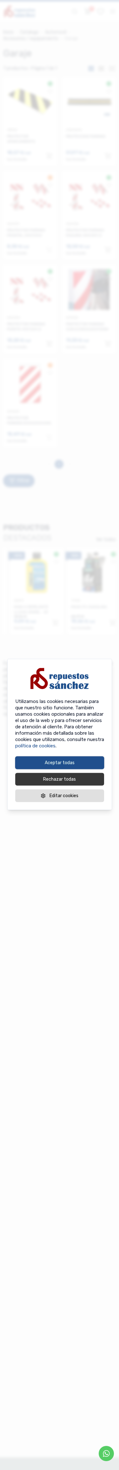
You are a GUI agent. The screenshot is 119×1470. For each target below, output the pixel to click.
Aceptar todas (60, 762)
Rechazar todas (59, 779)
